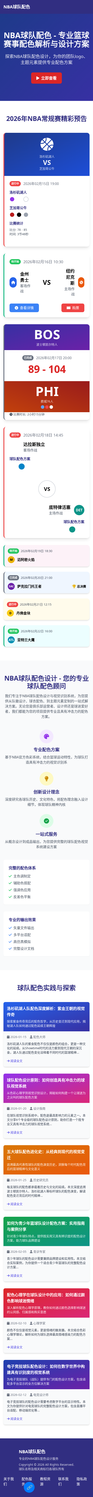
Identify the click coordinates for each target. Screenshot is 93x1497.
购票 (75, 307)
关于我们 (8, 1481)
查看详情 (27, 307)
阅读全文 (16, 1061)
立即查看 (49, 78)
